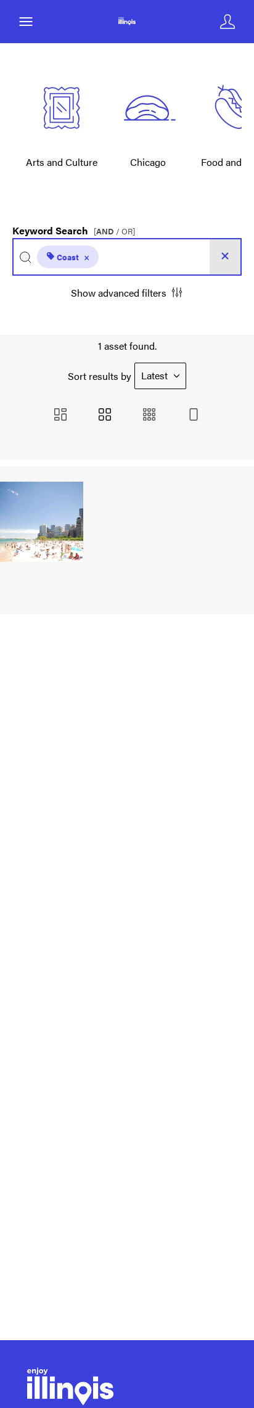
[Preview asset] (41, 522)
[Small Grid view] (149, 415)
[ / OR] (114, 231)
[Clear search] (225, 256)
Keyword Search (73, 227)
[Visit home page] (126, 21)
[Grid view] (105, 415)
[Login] (227, 21)
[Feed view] (193, 415)
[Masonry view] (60, 415)
